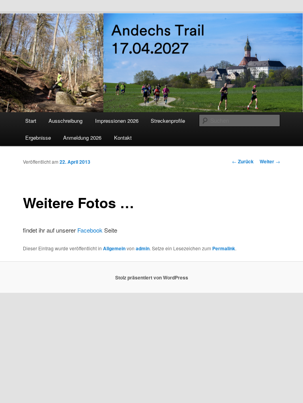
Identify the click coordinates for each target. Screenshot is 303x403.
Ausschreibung (65, 120)
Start (30, 120)
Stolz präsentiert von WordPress (151, 277)
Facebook (90, 230)
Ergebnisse (38, 137)
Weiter (270, 161)
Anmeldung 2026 (82, 137)
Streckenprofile (168, 120)
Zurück (243, 161)
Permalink (223, 248)
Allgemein (114, 248)
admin (143, 248)
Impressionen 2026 (116, 120)
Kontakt (123, 137)
